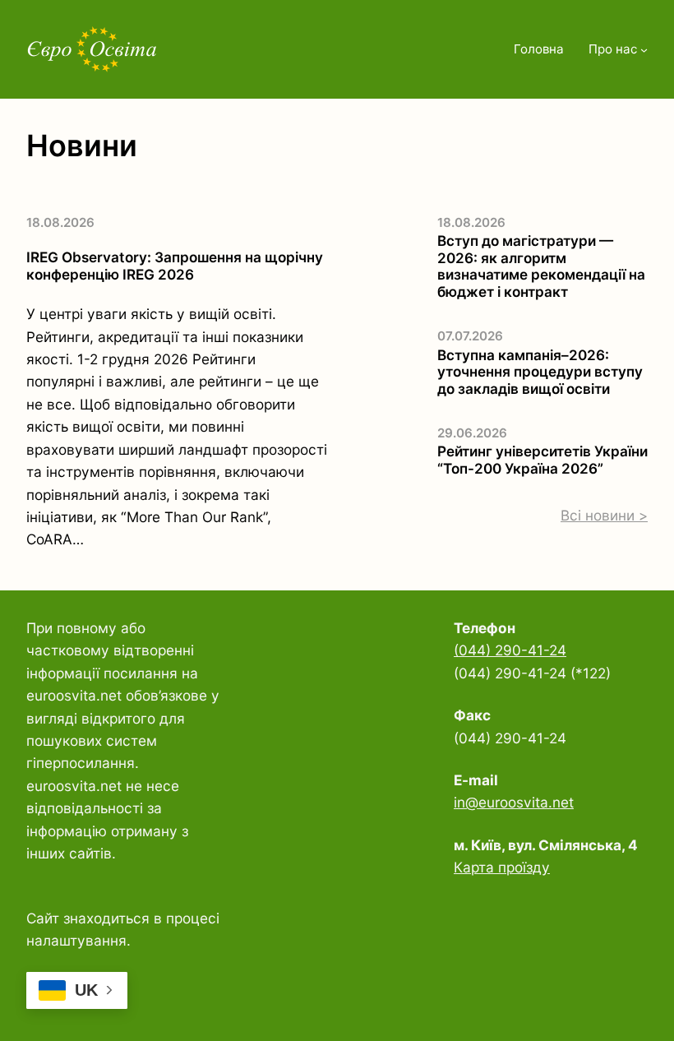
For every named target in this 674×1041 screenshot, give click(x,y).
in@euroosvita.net (514, 802)
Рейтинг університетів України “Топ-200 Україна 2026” (542, 460)
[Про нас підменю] (644, 49)
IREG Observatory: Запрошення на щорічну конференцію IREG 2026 (174, 266)
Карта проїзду (502, 867)
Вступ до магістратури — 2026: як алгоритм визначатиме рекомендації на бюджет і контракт (541, 266)
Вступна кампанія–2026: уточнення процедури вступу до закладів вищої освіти (540, 372)
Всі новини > (604, 515)
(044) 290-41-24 (510, 650)
